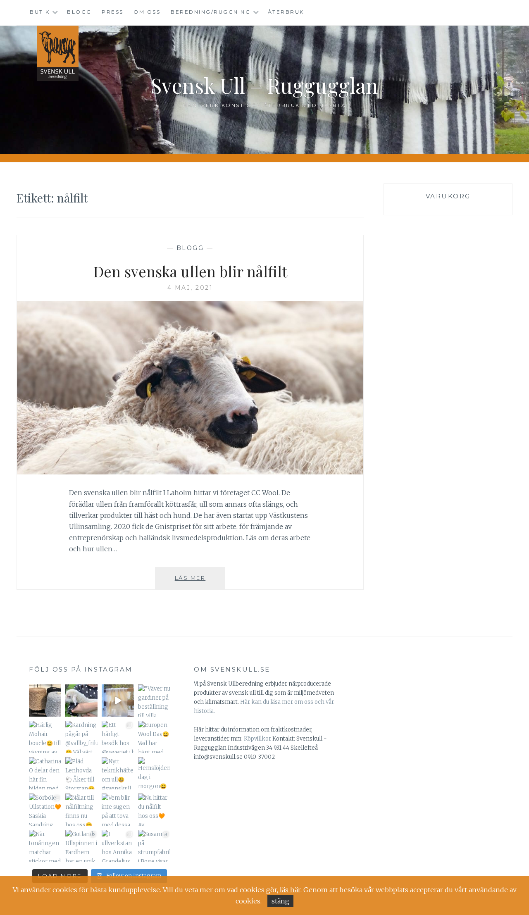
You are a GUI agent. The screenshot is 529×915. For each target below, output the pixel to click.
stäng (280, 901)
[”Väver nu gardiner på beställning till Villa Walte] (154, 700)
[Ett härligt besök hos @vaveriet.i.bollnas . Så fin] (118, 737)
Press (113, 12)
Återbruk (286, 12)
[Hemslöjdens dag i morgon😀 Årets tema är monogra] (154, 773)
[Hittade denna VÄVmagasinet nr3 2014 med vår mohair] (118, 700)
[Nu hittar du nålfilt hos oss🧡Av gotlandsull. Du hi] (154, 809)
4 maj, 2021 (190, 287)
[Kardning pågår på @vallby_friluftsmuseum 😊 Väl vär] (81, 737)
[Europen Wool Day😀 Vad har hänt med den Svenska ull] (154, 737)
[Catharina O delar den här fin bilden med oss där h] (45, 773)
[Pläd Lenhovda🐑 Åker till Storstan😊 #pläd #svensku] (81, 773)
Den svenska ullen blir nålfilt (190, 271)
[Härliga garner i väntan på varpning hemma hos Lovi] (45, 700)
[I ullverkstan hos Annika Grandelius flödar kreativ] (118, 846)
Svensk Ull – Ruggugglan (264, 85)
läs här (290, 890)
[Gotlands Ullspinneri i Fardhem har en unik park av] (81, 846)
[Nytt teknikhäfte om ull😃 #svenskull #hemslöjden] (118, 773)
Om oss (146, 12)
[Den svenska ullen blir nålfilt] (190, 472)
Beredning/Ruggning (210, 12)
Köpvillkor (257, 738)
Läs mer (200, 581)
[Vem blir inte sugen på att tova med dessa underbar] (118, 809)
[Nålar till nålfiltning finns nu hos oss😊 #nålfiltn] (81, 809)
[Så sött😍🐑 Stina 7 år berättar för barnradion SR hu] (81, 700)
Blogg (79, 12)
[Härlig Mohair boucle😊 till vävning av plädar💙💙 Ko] (45, 737)
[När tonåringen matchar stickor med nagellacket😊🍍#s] (45, 846)
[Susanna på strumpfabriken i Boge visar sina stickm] (154, 846)
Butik (40, 12)
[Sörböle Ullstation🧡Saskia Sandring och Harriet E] (45, 809)
